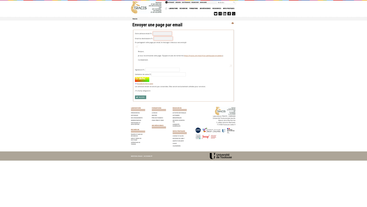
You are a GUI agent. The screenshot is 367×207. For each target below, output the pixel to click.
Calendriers (177, 146)
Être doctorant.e (157, 118)
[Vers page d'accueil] (146, 7)
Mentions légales (136, 156)
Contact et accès (178, 136)
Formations (193, 8)
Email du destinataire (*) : (144, 38)
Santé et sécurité (178, 141)
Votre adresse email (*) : (143, 33)
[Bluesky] (215, 13)
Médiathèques (177, 118)
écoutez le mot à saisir (145, 84)
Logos (175, 143)
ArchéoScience (205, 8)
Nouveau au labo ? (179, 138)
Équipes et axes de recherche (136, 135)
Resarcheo (195, 2)
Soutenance (186, 2)
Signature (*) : (140, 70)
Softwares (176, 115)
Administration (136, 120)
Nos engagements (137, 118)
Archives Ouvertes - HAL (179, 121)
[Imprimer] (233, 23)
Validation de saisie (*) (143, 74)
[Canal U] (233, 13)
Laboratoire (173, 8)
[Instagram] (220, 13)
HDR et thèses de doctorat (136, 139)
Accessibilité (148, 156)
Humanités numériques (176, 125)
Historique (134, 115)
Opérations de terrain (135, 143)
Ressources (216, 8)
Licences (154, 113)
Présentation (135, 113)
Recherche (183, 8)
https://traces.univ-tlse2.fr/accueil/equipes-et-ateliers (203, 56)
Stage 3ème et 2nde (158, 120)
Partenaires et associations (135, 123)
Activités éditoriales (179, 113)
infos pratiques (228, 8)
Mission (178, 2)
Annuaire (203, 2)
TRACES (134, 19)
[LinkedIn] (224, 13)
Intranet (171, 2)
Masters (154, 115)
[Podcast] (229, 13)
